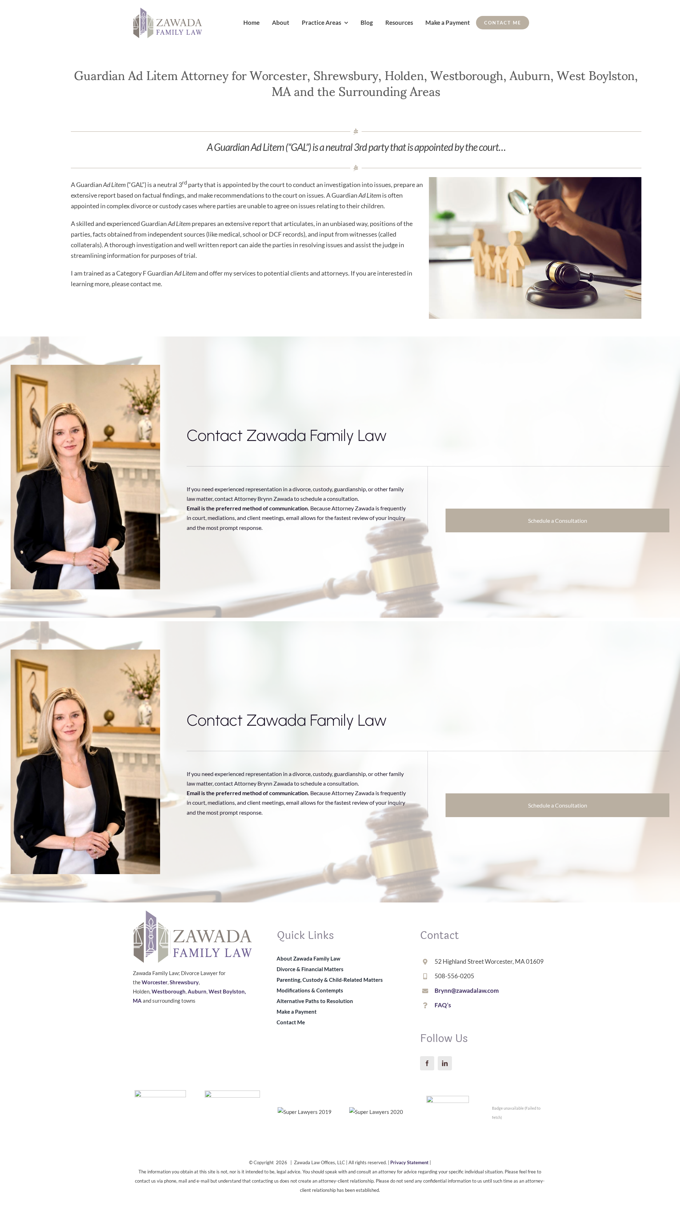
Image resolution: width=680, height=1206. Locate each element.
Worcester (155, 982)
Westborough (169, 991)
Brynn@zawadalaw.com (467, 990)
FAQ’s (443, 1005)
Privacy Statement (409, 1162)
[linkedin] (445, 1063)
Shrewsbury (184, 982)
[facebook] (427, 1063)
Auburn (197, 991)
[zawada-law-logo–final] (168, 10)
